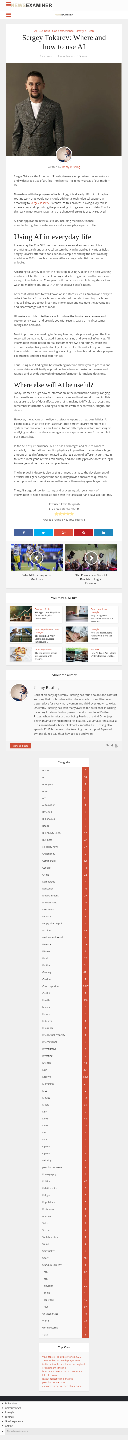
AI (35, 31)
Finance (38, 609)
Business (44, 31)
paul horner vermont (54, 1382)
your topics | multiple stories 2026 (61, 1356)
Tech (91, 31)
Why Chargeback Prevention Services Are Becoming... (102, 618)
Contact (9, 1425)
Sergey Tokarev (39, 203)
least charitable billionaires (57, 1378)
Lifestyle (81, 31)
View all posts (20, 745)
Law (56, 629)
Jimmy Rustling (66, 56)
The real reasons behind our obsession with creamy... (46, 656)
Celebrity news (13, 1407)
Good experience (63, 31)
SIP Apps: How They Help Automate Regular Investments (47, 615)
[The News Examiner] (31, 4)
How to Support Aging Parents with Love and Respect (101, 635)
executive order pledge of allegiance (62, 1386)
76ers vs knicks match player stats (61, 1360)
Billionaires (11, 1403)
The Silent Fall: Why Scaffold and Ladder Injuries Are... (45, 639)
